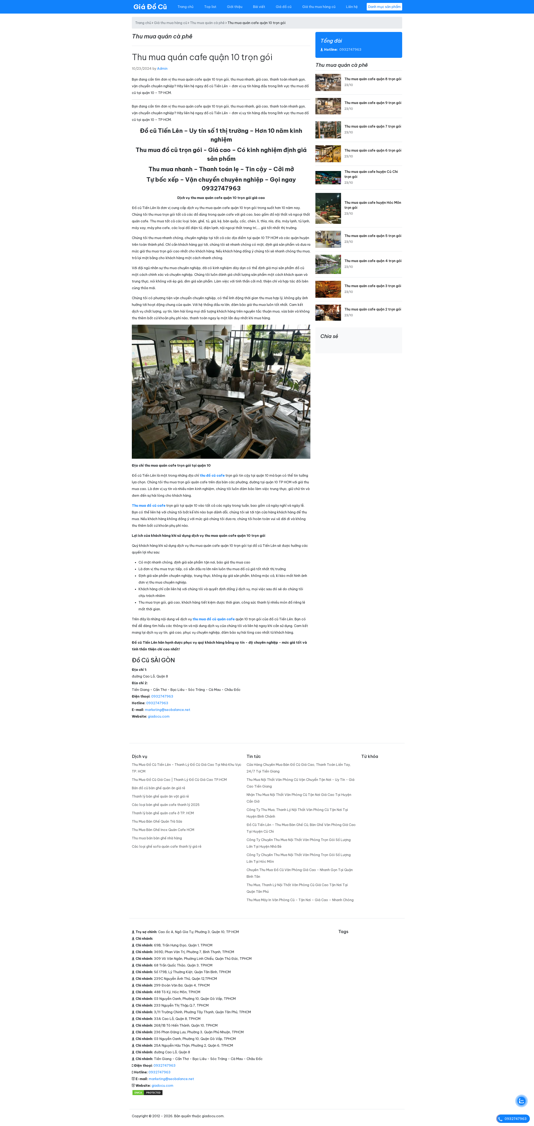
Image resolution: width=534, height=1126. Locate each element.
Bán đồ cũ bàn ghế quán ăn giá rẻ (158, 788)
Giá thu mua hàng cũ (318, 7)
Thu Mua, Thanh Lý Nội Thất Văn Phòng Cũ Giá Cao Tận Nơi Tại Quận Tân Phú (297, 888)
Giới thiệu (234, 7)
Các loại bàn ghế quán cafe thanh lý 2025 (166, 805)
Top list (210, 7)
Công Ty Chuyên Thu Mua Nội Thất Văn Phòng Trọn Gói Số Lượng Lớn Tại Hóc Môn (299, 858)
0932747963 (162, 696)
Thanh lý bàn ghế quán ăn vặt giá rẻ (160, 796)
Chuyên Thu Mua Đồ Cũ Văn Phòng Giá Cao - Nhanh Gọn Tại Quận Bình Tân (300, 873)
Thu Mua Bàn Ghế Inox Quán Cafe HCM (163, 830)
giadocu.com (159, 716)
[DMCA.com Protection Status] (147, 1092)
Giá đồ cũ (283, 7)
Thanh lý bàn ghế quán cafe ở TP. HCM (163, 813)
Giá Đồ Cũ (150, 7)
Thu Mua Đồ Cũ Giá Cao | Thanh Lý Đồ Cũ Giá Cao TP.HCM (179, 780)
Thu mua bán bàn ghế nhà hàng (157, 838)
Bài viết (259, 7)
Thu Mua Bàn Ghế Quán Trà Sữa (157, 821)
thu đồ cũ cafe (212, 475)
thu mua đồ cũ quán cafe (213, 619)
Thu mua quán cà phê (207, 23)
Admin (162, 68)
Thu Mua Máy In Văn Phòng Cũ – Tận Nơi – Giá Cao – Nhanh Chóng (300, 900)
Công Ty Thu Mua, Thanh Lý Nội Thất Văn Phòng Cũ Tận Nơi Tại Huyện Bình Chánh (297, 813)
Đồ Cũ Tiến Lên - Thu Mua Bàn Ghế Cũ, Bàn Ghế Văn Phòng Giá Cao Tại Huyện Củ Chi (301, 828)
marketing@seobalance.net (167, 710)
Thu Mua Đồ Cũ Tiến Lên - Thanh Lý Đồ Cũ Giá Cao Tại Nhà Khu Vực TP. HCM (186, 767)
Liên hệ (352, 7)
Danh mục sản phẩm (384, 7)
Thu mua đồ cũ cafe (148, 505)
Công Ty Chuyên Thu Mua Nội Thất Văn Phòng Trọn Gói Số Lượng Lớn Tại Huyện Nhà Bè (299, 843)
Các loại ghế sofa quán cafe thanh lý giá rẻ (167, 846)
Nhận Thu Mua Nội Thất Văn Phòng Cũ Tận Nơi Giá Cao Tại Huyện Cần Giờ (299, 798)
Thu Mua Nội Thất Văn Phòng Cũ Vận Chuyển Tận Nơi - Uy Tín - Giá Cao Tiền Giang (300, 783)
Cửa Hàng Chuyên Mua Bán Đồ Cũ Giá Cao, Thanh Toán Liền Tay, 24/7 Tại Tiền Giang (299, 767)
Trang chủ (185, 7)
